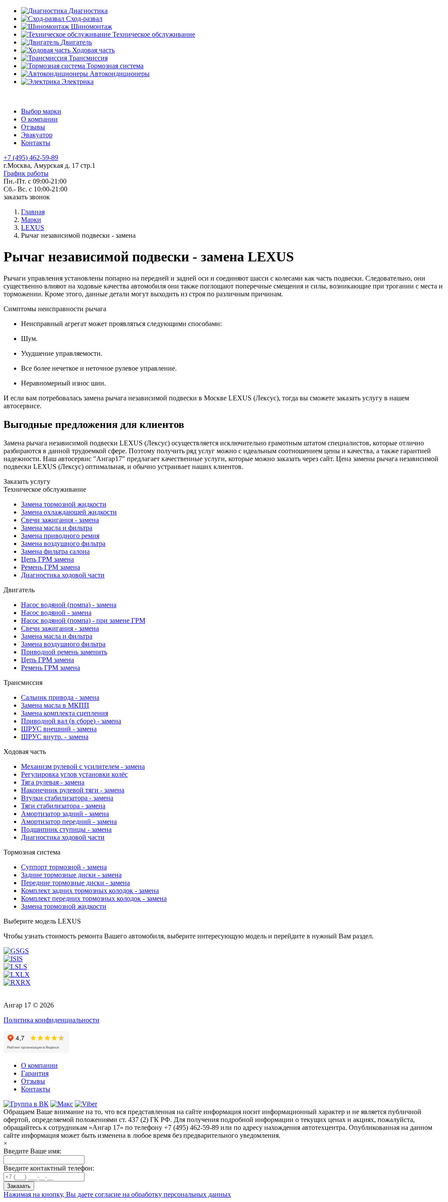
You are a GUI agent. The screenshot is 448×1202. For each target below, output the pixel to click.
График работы (26, 173)
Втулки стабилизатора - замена (67, 798)
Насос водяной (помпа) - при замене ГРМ (83, 620)
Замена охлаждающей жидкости (69, 512)
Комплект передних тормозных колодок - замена (94, 898)
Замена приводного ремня (60, 535)
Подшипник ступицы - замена (66, 829)
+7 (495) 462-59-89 (31, 157)
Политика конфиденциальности (51, 1020)
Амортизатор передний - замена (69, 821)
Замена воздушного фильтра (63, 543)
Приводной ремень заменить (64, 652)
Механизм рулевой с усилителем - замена (83, 766)
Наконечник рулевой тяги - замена (72, 790)
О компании (39, 119)
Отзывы (33, 127)
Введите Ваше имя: (32, 1151)
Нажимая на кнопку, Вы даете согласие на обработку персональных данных (117, 1194)
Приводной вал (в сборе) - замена (71, 721)
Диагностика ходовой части (63, 575)
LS (23, 966)
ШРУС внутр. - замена (54, 736)
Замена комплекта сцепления (64, 713)
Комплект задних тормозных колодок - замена (90, 890)
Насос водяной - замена (56, 612)
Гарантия (35, 1073)
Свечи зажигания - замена (60, 520)
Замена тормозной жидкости (63, 504)
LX (25, 974)
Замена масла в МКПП (55, 705)
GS (24, 951)
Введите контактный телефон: (49, 1168)
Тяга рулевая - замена (52, 782)
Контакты (35, 142)
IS (20, 958)
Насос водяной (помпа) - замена (68, 604)
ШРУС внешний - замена (59, 729)
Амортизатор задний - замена (65, 813)
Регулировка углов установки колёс (74, 774)
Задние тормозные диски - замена (71, 875)
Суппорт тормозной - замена (64, 867)
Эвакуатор (36, 135)
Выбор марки (41, 111)
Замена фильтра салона (55, 551)
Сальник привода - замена (60, 697)
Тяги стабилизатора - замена (63, 805)
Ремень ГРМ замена (50, 567)
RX (26, 982)
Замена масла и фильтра (56, 528)
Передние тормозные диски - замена (75, 882)
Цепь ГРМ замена (47, 559)
